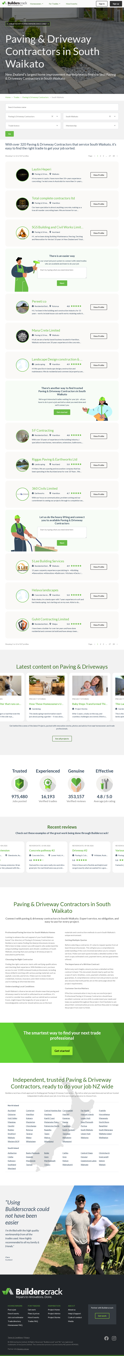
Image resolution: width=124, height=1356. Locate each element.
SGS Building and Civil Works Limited (58, 227)
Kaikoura (11, 1161)
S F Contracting (43, 430)
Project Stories (54, 1317)
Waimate (84, 1164)
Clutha (10, 1157)
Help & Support (74, 1313)
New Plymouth (87, 1122)
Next (62, 283)
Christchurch (104, 1153)
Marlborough (49, 1161)
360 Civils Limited (45, 488)
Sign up (116, 4)
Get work (32, 1309)
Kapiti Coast (49, 1118)
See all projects (62, 738)
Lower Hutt (85, 1118)
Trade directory (14, 1321)
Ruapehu (47, 1130)
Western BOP (13, 1141)
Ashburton (12, 1153)
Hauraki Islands (87, 1114)
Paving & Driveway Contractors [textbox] (21, 116)
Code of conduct (75, 1317)
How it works (71, 4)
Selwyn (102, 1161)
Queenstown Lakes (89, 1161)
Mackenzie (30, 1161)
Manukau (12, 1122)
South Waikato (87, 1130)
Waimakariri (67, 1164)
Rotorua (29, 1130)
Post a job (12, 1309)
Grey (64, 1157)
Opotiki (11, 1126)
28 (114, 156)
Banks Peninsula (32, 1153)
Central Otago (87, 1153)
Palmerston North (51, 1126)
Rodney (11, 1130)
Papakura (66, 1126)
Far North (85, 1110)
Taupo (46, 1133)
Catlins (65, 1153)
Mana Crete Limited (46, 330)
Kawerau (66, 1118)
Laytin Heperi (41, 169)
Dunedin (29, 1157)
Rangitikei (103, 1126)
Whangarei (67, 1141)
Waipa (28, 1137)
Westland (12, 1168)
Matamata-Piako (51, 1122)
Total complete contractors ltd (53, 198)
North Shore (104, 1122)
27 (110, 156)
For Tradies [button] (54, 4)
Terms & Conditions (15, 1337)
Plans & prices (33, 1313)
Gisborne (12, 1114)
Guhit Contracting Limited (50, 619)
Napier (65, 1122)
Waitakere (66, 1137)
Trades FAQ (33, 1321)
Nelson (65, 1161)
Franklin (102, 1110)
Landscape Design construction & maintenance (65, 359)
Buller (46, 1153)
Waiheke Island (105, 1133)
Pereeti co (39, 301)
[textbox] (30, 125)
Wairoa (47, 1137)
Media (71, 1321)
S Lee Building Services (48, 561)
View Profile (98, 175)
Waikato (11, 1137)
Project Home (54, 1309)
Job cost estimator (15, 1317)
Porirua (84, 1126)
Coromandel (67, 1110)
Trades (16, 97)
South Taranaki (68, 1130)
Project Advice (54, 1313)
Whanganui (49, 1141)
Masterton (30, 1122)
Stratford (12, 1133)
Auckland (12, 1110)
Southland (12, 1164)
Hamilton (30, 1114)
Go (9, 134)
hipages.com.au (23, 1349)
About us (72, 1309)
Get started (62, 412)
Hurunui (84, 1157)
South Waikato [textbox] (72, 116)
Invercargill (103, 1157)
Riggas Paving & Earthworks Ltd (54, 459)
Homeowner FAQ (15, 1325)
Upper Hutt (85, 1133)
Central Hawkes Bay (52, 1110)
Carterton (30, 1110)
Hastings (48, 1114)
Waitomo (85, 1137)
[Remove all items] (52, 116)
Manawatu (103, 1118)
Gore (46, 1157)
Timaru (47, 1164)
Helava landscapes (45, 590)
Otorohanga (31, 1126)
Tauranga (66, 1133)
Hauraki (65, 1114)
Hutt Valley (12, 1118)
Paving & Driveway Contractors (35, 97)
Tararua (29, 1133)
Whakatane (31, 1141)
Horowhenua (104, 1114)
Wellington (103, 1137)
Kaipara (29, 1118)
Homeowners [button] (36, 4)
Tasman (29, 1164)
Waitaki (102, 1164)
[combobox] (33, 116)
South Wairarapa (106, 1130)
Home (8, 97)
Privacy (27, 1337)
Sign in (102, 4)
